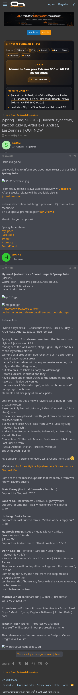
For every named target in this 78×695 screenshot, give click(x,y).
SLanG (8, 135)
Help (56, 685)
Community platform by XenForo (31, 691)
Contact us (8, 685)
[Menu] (5, 4)
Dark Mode (11, 679)
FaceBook (8, 234)
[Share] (69, 156)
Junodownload (12, 196)
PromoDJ (7, 242)
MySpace (7, 231)
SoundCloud (9, 246)
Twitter (6, 238)
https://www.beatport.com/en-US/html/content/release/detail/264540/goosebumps (35, 310)
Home (64, 685)
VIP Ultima (46, 211)
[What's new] (73, 4)
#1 (74, 155)
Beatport (65, 188)
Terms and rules (25, 685)
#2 (74, 268)
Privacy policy (43, 685)
